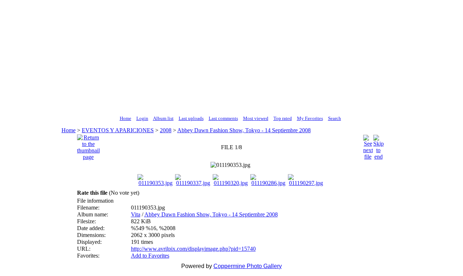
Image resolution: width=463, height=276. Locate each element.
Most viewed (255, 118)
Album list (163, 118)
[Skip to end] (378, 145)
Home (125, 118)
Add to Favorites (150, 256)
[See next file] (368, 145)
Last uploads (191, 118)
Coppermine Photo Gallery (247, 266)
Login (142, 118)
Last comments (223, 118)
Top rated (282, 118)
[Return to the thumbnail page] (88, 145)
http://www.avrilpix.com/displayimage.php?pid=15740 (193, 249)
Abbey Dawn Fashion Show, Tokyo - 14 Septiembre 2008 (244, 130)
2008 (165, 130)
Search (334, 118)
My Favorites (310, 118)
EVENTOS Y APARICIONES (118, 130)
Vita (135, 214)
